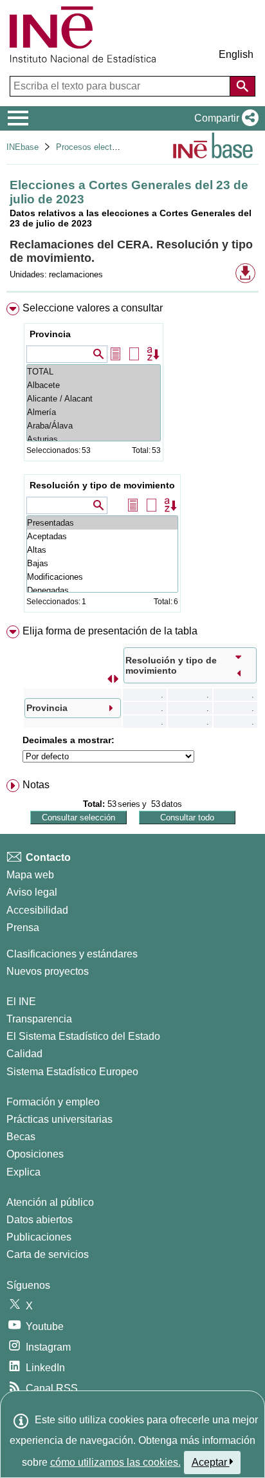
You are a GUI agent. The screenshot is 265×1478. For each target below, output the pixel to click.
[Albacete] (93, 385)
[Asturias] (93, 439)
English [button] (236, 54)
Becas (20, 1136)
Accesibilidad (37, 910)
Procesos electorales (95, 147)
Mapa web (30, 874)
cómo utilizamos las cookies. (115, 1462)
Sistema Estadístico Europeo (72, 1071)
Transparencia (39, 1018)
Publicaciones (38, 1237)
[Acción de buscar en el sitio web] (242, 86)
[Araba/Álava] (93, 425)
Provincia (50, 334)
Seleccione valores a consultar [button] (93, 307)
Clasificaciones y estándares (72, 953)
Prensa (22, 927)
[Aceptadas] (102, 536)
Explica (23, 1172)
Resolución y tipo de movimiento (102, 485)
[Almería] (93, 412)
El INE (21, 1001)
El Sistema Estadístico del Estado (83, 1036)
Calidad (24, 1053)
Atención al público (50, 1202)
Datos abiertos (39, 1219)
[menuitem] (132, 460)
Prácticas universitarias (59, 1119)
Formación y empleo (53, 1101)
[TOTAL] (93, 371)
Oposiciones (35, 1154)
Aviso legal (31, 892)
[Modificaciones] (102, 577)
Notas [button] (36, 784)
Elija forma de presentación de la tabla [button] (110, 630)
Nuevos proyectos (47, 971)
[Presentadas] (102, 523)
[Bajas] (102, 563)
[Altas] (102, 550)
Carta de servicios (47, 1254)
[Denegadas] (102, 590)
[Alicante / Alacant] (93, 398)
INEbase (22, 147)
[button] (224, 118)
